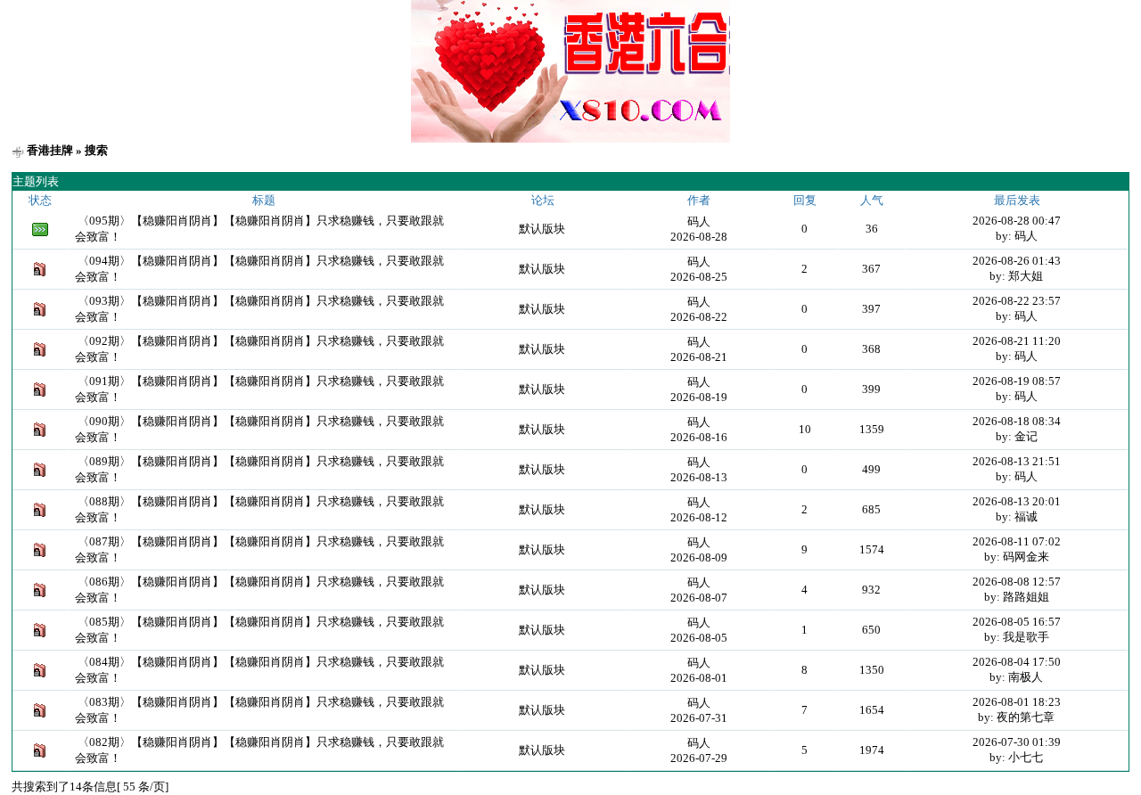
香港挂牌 (50, 150)
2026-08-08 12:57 (1017, 581)
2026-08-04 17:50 (1017, 661)
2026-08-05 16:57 (1017, 621)
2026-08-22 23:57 (1017, 300)
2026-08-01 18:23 (1017, 702)
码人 (698, 221)
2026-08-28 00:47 (1017, 220)
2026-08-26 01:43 (1017, 260)
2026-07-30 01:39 (1017, 742)
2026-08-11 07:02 (1017, 541)
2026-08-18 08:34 (1017, 421)
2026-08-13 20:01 (1017, 501)
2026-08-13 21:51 (1017, 461)
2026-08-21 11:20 (1017, 341)
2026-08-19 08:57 (1017, 381)
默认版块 (542, 228)
